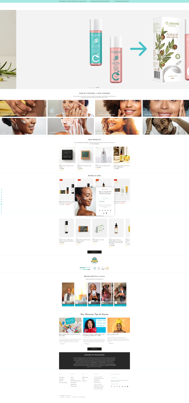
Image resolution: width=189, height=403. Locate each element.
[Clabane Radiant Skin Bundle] (122, 190)
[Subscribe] (129, 377)
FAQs (83, 379)
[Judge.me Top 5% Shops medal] (103, 268)
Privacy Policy (74, 386)
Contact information (81, 396)
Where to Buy (85, 377)
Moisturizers (61, 379)
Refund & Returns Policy (76, 380)
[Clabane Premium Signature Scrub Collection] (67, 155)
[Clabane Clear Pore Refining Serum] (103, 155)
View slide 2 (94, 87)
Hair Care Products (63, 382)
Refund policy (62, 396)
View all (94, 252)
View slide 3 (98, 87)
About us (72, 379)
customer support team (111, 364)
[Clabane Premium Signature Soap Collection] (85, 155)
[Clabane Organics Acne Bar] (99, 228)
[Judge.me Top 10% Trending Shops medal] (107, 268)
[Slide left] (126, 216)
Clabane (63, 395)
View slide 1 (90, 87)
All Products (61, 377)
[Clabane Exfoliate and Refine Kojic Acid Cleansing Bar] (83, 228)
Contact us (84, 380)
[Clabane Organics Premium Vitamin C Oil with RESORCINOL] (122, 155)
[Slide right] (128, 216)
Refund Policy (73, 384)
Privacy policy (68, 396)
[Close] (112, 189)
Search (72, 377)
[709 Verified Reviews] (94, 264)
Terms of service (74, 396)
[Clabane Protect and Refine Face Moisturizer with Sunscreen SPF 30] (66, 228)
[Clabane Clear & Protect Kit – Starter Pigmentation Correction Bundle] (67, 190)
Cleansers (61, 380)
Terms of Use (73, 382)
